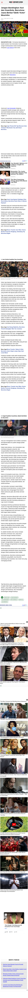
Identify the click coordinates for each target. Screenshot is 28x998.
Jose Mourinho (14, 597)
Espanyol (21, 599)
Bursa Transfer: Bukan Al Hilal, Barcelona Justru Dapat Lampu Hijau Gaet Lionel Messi (12, 351)
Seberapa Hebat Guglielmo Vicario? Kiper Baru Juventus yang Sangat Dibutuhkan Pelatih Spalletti (14, 980)
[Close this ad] (27, 990)
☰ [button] (2, 2)
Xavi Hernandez (11, 108)
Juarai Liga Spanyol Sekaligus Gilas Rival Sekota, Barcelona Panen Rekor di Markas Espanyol (14, 201)
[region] (14, 994)
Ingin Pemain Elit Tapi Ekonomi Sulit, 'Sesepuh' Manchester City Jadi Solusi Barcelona (14, 127)
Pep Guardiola (14, 599)
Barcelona (12, 74)
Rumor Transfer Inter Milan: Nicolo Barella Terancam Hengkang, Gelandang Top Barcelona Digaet (13, 231)
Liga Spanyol (10, 47)
